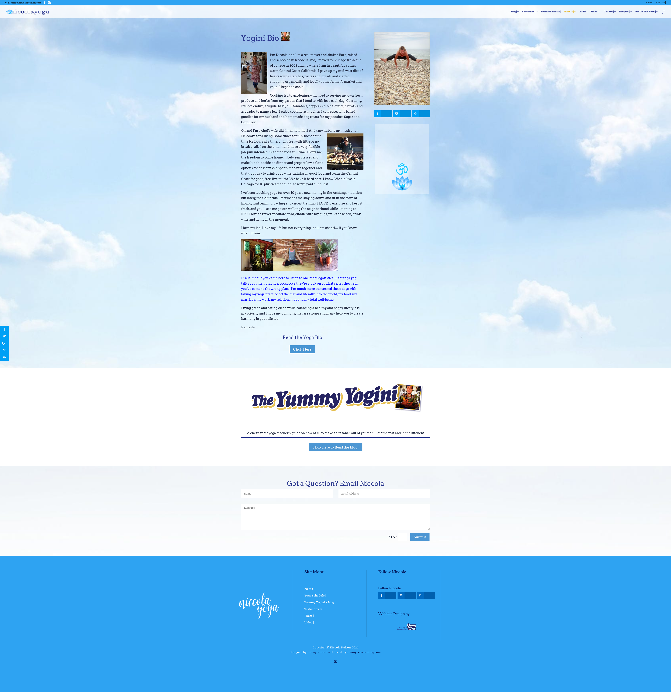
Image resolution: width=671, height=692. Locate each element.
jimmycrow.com (319, 652)
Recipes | (624, 12)
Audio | (583, 12)
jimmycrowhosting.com (364, 652)
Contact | (661, 3)
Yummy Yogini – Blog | (319, 602)
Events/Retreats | (551, 12)
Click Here (302, 349)
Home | (649, 3)
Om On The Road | (645, 12)
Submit (420, 537)
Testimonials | (313, 609)
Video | (594, 12)
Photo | (309, 615)
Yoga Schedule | (315, 595)
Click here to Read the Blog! (335, 447)
